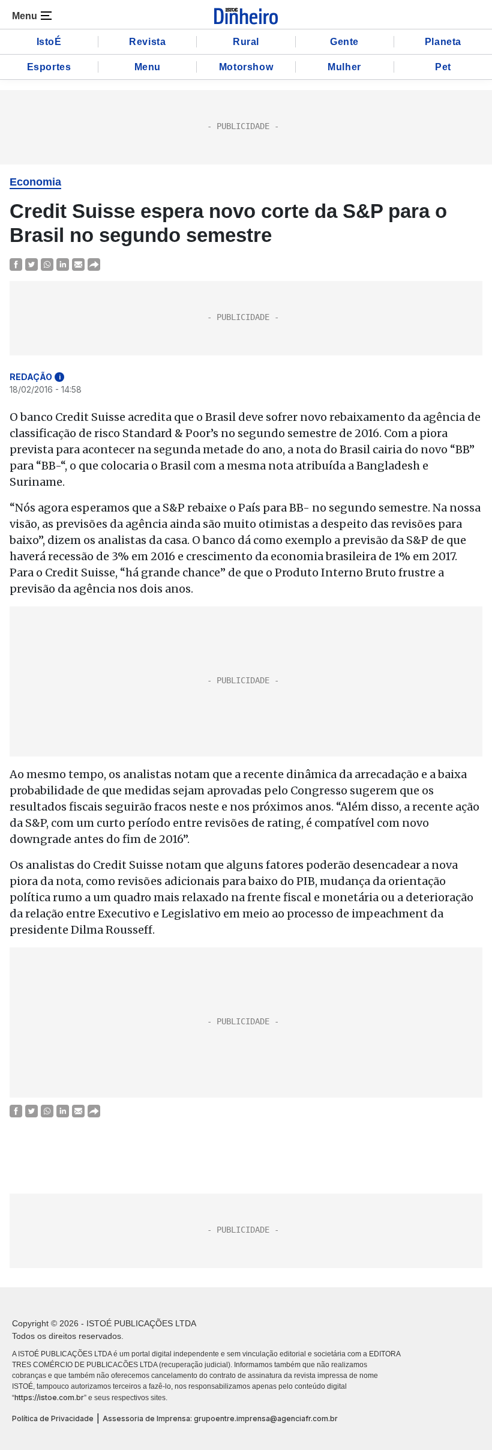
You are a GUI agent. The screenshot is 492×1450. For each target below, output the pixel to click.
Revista (147, 42)
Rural (246, 42)
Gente (344, 42)
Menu (147, 67)
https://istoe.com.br (49, 1397)
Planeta (443, 42)
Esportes (49, 67)
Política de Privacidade (53, 1418)
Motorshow (246, 67)
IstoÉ (49, 42)
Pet (443, 67)
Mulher (344, 67)
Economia (35, 182)
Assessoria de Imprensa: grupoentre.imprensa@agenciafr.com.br (220, 1418)
